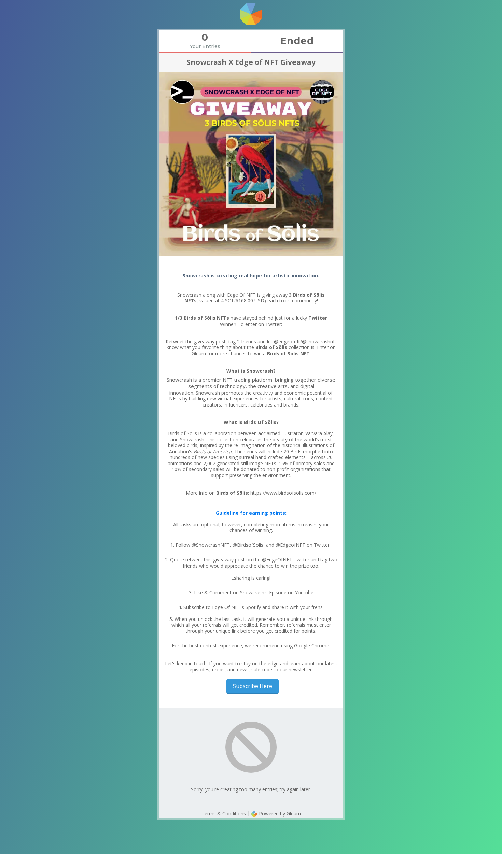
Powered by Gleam (279, 813)
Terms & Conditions (223, 813)
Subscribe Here (252, 686)
